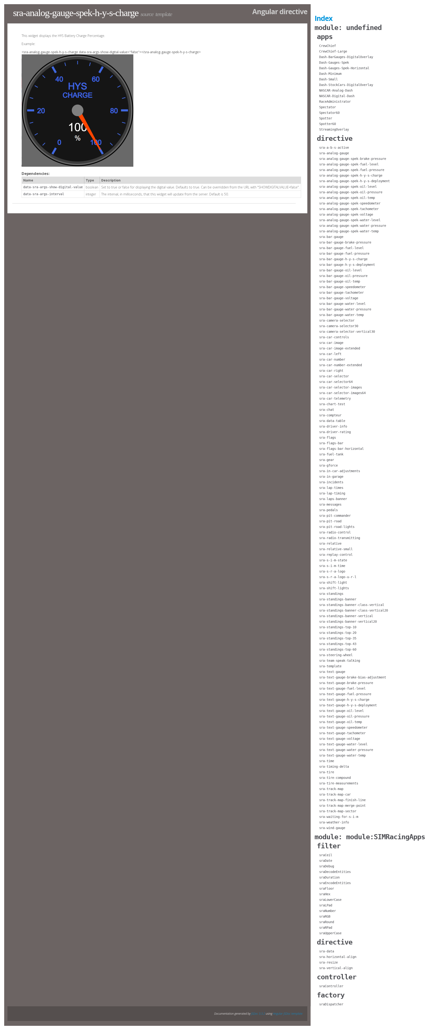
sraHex (324, 894)
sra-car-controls (334, 337)
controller (336, 977)
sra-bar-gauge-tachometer (341, 292)
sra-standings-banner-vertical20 (348, 621)
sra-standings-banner (337, 599)
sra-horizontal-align (337, 957)
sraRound (326, 922)
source (147, 14)
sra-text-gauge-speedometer (343, 727)
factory (330, 995)
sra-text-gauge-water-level (343, 744)
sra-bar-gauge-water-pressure (345, 309)
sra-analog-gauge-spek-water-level (349, 220)
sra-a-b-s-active (334, 147)
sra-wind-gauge (332, 828)
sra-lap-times (331, 488)
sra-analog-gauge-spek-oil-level (348, 186)
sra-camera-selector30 (338, 326)
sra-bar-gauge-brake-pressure (345, 242)
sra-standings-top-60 (337, 649)
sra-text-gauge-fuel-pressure (345, 694)
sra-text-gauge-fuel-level (342, 688)
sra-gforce (328, 465)
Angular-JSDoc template (287, 1014)
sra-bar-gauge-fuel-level (341, 248)
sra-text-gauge (332, 672)
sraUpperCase (330, 933)
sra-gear (326, 460)
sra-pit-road (330, 521)
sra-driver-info (333, 426)
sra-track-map (331, 789)
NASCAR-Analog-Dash (336, 90)
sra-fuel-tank (331, 454)
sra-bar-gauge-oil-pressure (343, 276)
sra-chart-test (332, 404)
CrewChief (327, 46)
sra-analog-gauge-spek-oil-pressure (350, 192)
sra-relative (330, 543)
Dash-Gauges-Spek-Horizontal (344, 68)
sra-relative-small (336, 549)
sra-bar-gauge (331, 237)
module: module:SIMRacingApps (370, 837)
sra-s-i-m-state (333, 560)
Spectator (327, 107)
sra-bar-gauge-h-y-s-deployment (347, 265)
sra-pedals (328, 510)
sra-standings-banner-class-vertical (351, 605)
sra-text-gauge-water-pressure (346, 750)
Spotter (325, 118)
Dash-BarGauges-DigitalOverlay (346, 57)
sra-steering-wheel (336, 655)
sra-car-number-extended (340, 365)
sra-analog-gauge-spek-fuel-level (349, 164)
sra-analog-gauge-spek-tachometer (349, 209)
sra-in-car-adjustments (339, 471)
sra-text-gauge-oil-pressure (344, 716)
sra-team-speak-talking (339, 660)
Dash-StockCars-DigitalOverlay (346, 85)
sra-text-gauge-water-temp (342, 755)
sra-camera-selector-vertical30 (347, 331)
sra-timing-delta (334, 766)
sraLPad (325, 905)
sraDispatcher (331, 1004)
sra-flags (327, 437)
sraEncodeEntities (335, 883)
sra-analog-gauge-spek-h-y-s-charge (350, 175)
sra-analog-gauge (334, 153)
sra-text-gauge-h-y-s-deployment (348, 705)
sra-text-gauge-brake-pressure (346, 683)
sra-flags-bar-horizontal (341, 449)
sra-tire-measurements (338, 783)
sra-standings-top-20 (337, 633)
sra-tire (326, 772)
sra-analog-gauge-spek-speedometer (349, 203)
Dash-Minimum (330, 74)
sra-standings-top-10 (337, 627)
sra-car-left (330, 354)
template (163, 14)
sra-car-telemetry (335, 398)
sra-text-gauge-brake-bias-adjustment (352, 677)
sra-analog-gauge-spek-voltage (346, 214)
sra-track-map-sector (337, 811)
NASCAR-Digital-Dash (336, 96)
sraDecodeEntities (335, 872)
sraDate (325, 860)
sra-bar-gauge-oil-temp (339, 281)
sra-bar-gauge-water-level (342, 304)
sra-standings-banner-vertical (346, 616)
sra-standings (331, 594)
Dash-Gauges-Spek (334, 62)
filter (329, 846)
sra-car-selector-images (340, 387)
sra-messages (330, 504)
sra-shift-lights (334, 588)
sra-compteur (330, 415)
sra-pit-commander (335, 515)
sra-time (326, 761)
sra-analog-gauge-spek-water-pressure (352, 225)
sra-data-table (332, 421)
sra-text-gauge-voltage (339, 738)
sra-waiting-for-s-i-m (338, 817)
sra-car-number (332, 359)
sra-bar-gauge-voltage (338, 298)
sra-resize (328, 962)
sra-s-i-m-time (332, 566)
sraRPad (325, 927)
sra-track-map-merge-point (342, 805)
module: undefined (348, 27)
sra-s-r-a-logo (332, 571)
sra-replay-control (336, 554)
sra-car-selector (334, 376)
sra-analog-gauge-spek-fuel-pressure (351, 170)
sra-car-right (331, 370)
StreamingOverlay (334, 129)
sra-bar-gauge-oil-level (340, 270)
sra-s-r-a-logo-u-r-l (337, 577)
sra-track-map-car (335, 794)
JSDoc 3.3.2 (258, 1014)
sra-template (330, 666)
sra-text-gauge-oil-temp (340, 722)
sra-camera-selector (336, 320)
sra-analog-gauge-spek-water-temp (349, 231)
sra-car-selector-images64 (342, 393)
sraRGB (324, 916)
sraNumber (327, 911)
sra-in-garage (331, 476)
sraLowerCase (330, 900)
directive (334, 138)
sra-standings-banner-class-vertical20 (353, 610)
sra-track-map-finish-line (342, 800)
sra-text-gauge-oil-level (341, 711)
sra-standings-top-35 (337, 638)
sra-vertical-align (336, 968)
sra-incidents (331, 482)
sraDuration (329, 877)
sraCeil (325, 855)
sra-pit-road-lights (336, 527)
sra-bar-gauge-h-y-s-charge (343, 259)
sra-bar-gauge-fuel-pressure (344, 253)
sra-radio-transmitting (339, 538)
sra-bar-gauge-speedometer (342, 287)
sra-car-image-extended (339, 348)
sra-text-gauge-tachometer (342, 733)
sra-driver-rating (335, 432)
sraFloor (326, 888)
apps (325, 37)
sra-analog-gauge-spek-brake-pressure (352, 159)
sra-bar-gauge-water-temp (341, 315)
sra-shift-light (333, 582)
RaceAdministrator (335, 101)
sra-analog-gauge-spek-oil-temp (347, 198)
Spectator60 (329, 113)
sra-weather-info (334, 822)
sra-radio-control (335, 532)
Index (323, 18)
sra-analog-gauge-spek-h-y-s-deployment (354, 181)
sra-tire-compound (335, 778)
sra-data (326, 951)
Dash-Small (328, 79)
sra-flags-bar (331, 443)
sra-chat (326, 409)
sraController (331, 986)
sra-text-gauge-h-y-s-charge (344, 699)
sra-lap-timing (332, 493)
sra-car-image (331, 343)
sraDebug (326, 866)
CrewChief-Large (333, 51)
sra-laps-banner (333, 499)
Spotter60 (327, 124)
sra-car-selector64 (336, 382)
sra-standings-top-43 (337, 644)
